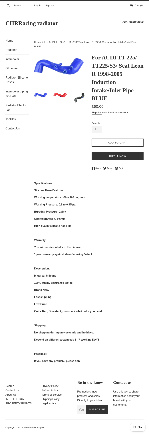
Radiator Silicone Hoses (16, 80)
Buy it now (117, 156)
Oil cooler (11, 68)
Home (9, 40)
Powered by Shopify (34, 427)
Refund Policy (49, 390)
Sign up (49, 5)
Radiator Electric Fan (16, 108)
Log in (37, 5)
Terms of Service (51, 394)
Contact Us (12, 128)
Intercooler (12, 59)
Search (9, 385)
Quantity (96, 123)
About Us (11, 394)
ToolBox (10, 119)
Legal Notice (48, 403)
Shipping (97, 112)
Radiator (17, 49)
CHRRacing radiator (31, 23)
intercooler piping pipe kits (16, 94)
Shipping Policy (50, 399)
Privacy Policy (50, 385)
